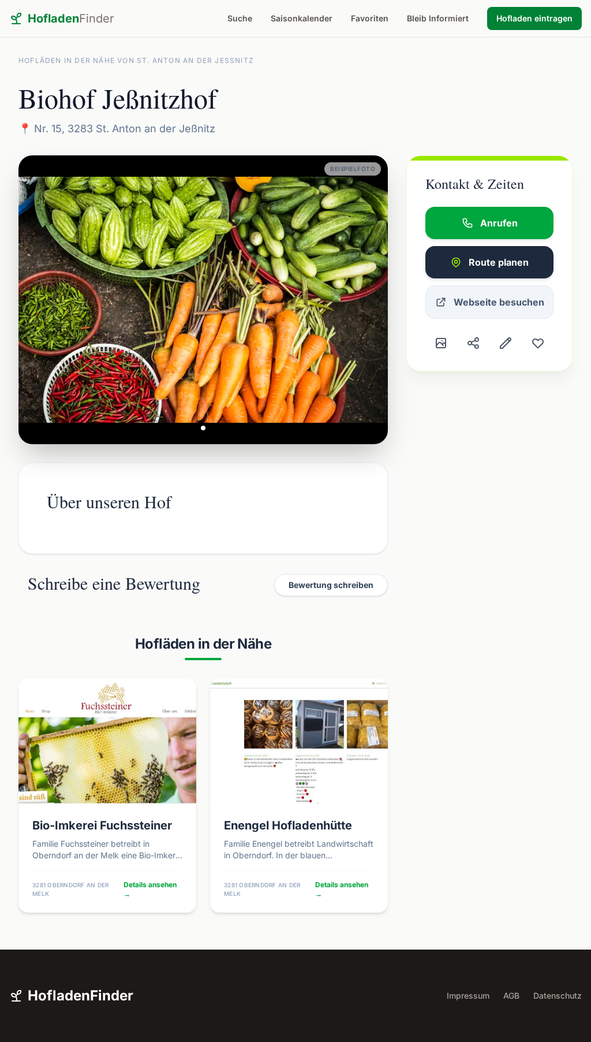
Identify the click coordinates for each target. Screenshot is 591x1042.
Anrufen (499, 223)
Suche (239, 18)
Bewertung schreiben (331, 585)
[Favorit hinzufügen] (538, 343)
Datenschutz (557, 995)
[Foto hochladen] (441, 343)
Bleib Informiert (438, 18)
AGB (511, 995)
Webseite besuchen (499, 302)
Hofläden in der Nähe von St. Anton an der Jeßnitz (136, 60)
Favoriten (369, 18)
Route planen (499, 262)
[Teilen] (473, 343)
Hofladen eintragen (534, 18)
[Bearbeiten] (505, 343)
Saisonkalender (301, 18)
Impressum (468, 995)
